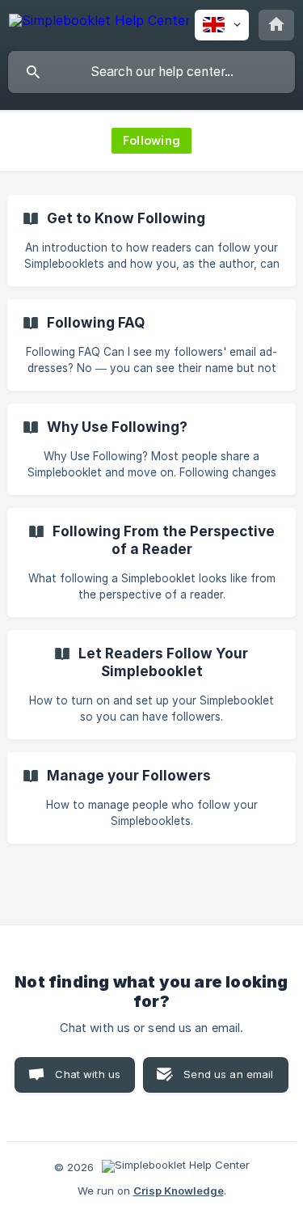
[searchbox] (151, 72)
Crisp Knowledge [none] (178, 1190)
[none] (100, 23)
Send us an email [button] (228, 1074)
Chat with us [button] (87, 1074)
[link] (151, 240)
